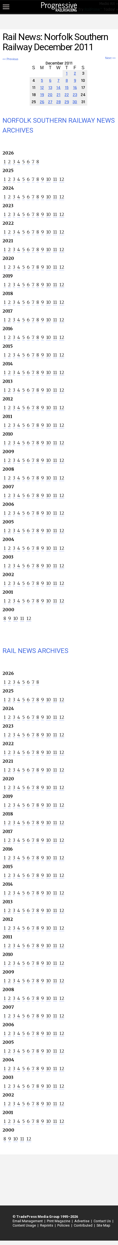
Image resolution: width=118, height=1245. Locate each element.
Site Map (103, 1225)
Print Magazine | (59, 1221)
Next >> (110, 58)
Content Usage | (24, 1225)
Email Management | (28, 1221)
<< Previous (10, 59)
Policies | (64, 1225)
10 (48, 179)
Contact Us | (102, 1221)
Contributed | (83, 1225)
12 (61, 179)
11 (55, 179)
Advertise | (82, 1221)
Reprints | (47, 1225)
